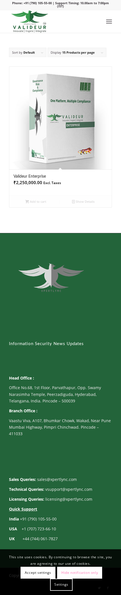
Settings (61, 584)
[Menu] (109, 21)
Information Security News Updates (46, 344)
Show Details (85, 201)
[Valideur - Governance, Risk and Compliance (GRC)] (50, 21)
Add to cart (37, 201)
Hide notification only (79, 572)
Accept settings (38, 572)
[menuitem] (109, 21)
